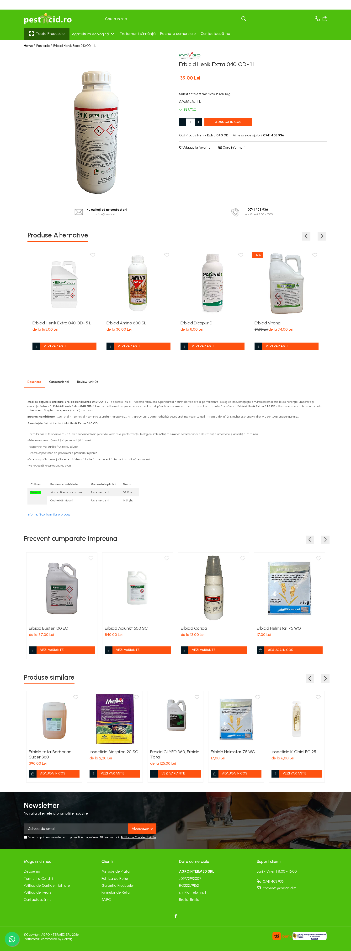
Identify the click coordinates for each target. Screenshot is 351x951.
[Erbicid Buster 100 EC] (62, 588)
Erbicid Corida (194, 628)
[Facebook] (176, 916)
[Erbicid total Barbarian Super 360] (54, 719)
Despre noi (32, 871)
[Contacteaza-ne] (317, 19)
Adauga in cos (228, 122)
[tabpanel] (98, 123)
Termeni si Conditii (38, 878)
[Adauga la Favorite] (92, 255)
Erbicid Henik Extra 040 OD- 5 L (61, 323)
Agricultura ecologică (91, 34)
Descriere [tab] (34, 382)
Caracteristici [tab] (59, 382)
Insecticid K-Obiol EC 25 (293, 751)
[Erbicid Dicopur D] (213, 284)
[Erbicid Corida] (214, 588)
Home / (30, 46)
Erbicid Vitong (268, 323)
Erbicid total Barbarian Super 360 (50, 754)
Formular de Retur (116, 892)
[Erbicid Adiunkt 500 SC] (138, 588)
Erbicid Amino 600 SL (126, 323)
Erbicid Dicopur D (197, 323)
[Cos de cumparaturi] (324, 19)
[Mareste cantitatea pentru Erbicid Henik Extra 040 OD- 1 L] (198, 122)
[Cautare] (244, 19)
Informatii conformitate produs (48, 514)
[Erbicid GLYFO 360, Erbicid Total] (175, 719)
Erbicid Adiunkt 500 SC (126, 628)
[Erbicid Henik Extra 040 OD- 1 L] (98, 123)
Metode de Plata (115, 871)
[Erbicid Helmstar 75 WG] (290, 588)
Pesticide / (44, 46)
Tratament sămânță (137, 33)
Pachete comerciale (178, 33)
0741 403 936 (272, 881)
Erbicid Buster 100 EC (48, 628)
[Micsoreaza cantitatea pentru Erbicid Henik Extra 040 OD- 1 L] (182, 122)
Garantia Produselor (117, 885)
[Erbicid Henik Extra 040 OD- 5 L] (64, 284)
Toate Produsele (50, 33)
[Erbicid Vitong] (287, 284)
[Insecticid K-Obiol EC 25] (296, 719)
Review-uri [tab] (87, 382)
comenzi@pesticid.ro (279, 888)
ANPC (106, 899)
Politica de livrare (38, 892)
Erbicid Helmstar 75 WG (279, 628)
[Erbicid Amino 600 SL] (138, 284)
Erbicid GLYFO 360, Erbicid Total (174, 754)
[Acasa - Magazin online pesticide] (48, 19)
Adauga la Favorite (196, 147)
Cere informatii (233, 147)
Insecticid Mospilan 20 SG (114, 751)
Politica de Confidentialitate (138, 837)
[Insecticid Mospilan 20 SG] (115, 719)
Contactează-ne (215, 33)
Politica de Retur (114, 878)
